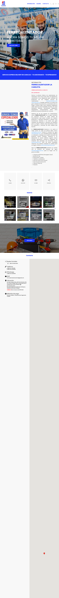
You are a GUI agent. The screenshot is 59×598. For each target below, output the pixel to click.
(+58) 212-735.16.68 (11, 268)
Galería (38, 3)
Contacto (46, 3)
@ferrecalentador (14, 263)
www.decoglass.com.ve (37, 150)
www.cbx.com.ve (36, 102)
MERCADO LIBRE (13, 45)
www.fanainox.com (36, 142)
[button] (44, 553)
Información (31, 3)
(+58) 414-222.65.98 (11, 269)
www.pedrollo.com (36, 133)
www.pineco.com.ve (36, 132)
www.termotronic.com (51, 101)
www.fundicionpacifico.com (48, 145)
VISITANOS (29, 240)
